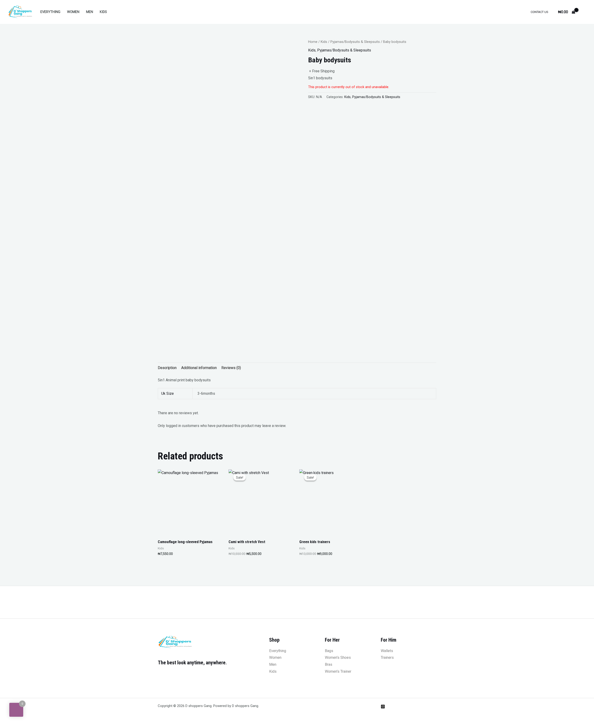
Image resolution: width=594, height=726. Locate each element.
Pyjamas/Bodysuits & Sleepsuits (355, 42)
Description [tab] (167, 368)
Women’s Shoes (338, 657)
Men (89, 12)
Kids (103, 12)
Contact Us (539, 12)
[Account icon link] (584, 12)
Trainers (387, 657)
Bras (328, 664)
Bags (329, 651)
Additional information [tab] (199, 368)
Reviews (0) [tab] (231, 368)
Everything (50, 12)
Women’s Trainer (338, 671)
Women (73, 12)
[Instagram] (383, 706)
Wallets (387, 651)
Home (312, 42)
